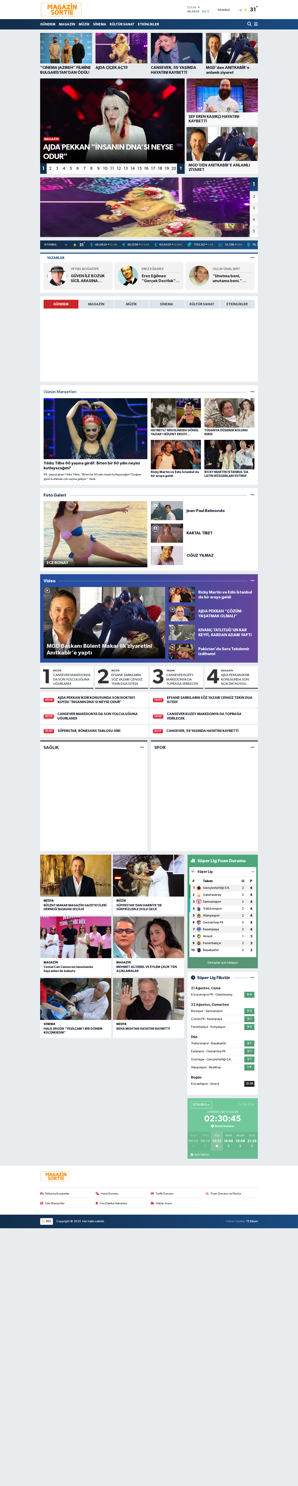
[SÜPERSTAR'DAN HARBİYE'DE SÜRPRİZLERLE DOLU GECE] (148, 876)
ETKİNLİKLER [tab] (237, 304)
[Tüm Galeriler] (252, 495)
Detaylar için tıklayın (223, 962)
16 (146, 168)
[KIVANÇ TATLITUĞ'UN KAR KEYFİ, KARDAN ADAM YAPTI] (182, 632)
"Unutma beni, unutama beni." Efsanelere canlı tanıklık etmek (228, 278)
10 (105, 168)
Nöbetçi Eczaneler (57, 1193)
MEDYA (49, 900)
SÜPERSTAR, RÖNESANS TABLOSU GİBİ (89, 731)
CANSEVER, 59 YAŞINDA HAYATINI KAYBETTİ (202, 731)
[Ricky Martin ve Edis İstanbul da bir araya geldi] (182, 594)
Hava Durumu (109, 1193)
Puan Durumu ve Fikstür (226, 1193)
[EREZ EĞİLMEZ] (128, 275)
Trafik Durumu (164, 1193)
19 (167, 168)
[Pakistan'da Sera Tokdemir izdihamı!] (182, 651)
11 (112, 168)
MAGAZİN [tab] (96, 304)
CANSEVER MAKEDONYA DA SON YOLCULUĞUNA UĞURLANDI (72, 679)
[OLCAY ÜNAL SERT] (199, 275)
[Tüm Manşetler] (252, 392)
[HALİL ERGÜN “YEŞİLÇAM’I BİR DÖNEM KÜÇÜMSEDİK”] (75, 999)
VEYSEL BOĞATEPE (85, 269)
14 (132, 168)
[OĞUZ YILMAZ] (167, 555)
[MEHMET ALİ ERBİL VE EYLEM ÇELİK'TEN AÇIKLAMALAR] (148, 937)
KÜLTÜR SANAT (122, 24)
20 (173, 168)
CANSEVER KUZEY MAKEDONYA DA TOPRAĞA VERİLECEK (182, 679)
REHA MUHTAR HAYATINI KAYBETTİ (143, 1028)
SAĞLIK (51, 747)
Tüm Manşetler (55, 1203)
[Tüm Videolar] (252, 581)
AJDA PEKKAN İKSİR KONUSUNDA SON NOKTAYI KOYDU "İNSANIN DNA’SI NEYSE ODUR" (235, 679)
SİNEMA (99, 24)
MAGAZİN (67, 24)
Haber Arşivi (164, 1203)
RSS (48, 1221)
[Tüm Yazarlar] (252, 258)
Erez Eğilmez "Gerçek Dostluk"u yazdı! (160, 278)
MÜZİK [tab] (131, 304)
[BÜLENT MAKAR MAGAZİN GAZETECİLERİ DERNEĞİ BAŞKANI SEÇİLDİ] (75, 876)
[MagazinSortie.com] (61, 9)
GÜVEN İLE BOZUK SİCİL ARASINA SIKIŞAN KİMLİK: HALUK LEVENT (88, 278)
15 (139, 168)
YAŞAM (170, 670)
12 (119, 168)
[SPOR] (252, 747)
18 (160, 168)
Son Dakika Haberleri (113, 1203)
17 (153, 168)
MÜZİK (84, 24)
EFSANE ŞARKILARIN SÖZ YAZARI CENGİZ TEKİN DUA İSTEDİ (127, 679)
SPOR (160, 747)
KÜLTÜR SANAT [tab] (202, 304)
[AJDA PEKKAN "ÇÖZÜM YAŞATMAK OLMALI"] (182, 613)
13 (126, 168)
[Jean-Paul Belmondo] (167, 510)
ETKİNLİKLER (148, 24)
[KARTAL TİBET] (167, 533)
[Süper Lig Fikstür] (252, 977)
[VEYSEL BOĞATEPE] (57, 275)
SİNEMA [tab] (166, 304)
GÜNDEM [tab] (61, 304)
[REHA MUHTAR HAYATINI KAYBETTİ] (148, 999)
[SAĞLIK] (142, 747)
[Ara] (249, 24)
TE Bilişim (252, 1221)
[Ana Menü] (255, 24)
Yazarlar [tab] (55, 258)
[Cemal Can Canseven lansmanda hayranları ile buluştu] (75, 937)
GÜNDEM (47, 24)
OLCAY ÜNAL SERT (226, 269)
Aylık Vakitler (201, 1154)
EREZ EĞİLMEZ (153, 269)
